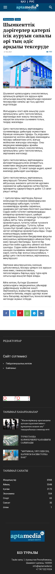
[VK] (41, 313)
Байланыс (11, 368)
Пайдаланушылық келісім (19, 363)
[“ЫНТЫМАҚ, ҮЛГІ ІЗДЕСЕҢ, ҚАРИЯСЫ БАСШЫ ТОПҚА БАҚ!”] (10, 455)
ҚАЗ (23, 1)
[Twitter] (13, 313)
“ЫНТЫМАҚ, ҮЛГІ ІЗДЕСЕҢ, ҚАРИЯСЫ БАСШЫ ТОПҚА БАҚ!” (35, 454)
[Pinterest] (20, 313)
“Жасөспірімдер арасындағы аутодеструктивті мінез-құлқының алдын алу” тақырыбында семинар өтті (36, 425)
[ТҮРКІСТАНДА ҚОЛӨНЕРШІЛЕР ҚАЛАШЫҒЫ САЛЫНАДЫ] (10, 440)
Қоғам (18, 19)
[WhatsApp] (27, 313)
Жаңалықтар (8, 19)
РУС (31, 1)
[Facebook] (6, 313)
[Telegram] (34, 313)
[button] (5, 7)
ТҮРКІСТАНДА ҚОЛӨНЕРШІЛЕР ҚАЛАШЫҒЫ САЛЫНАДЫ (36, 439)
